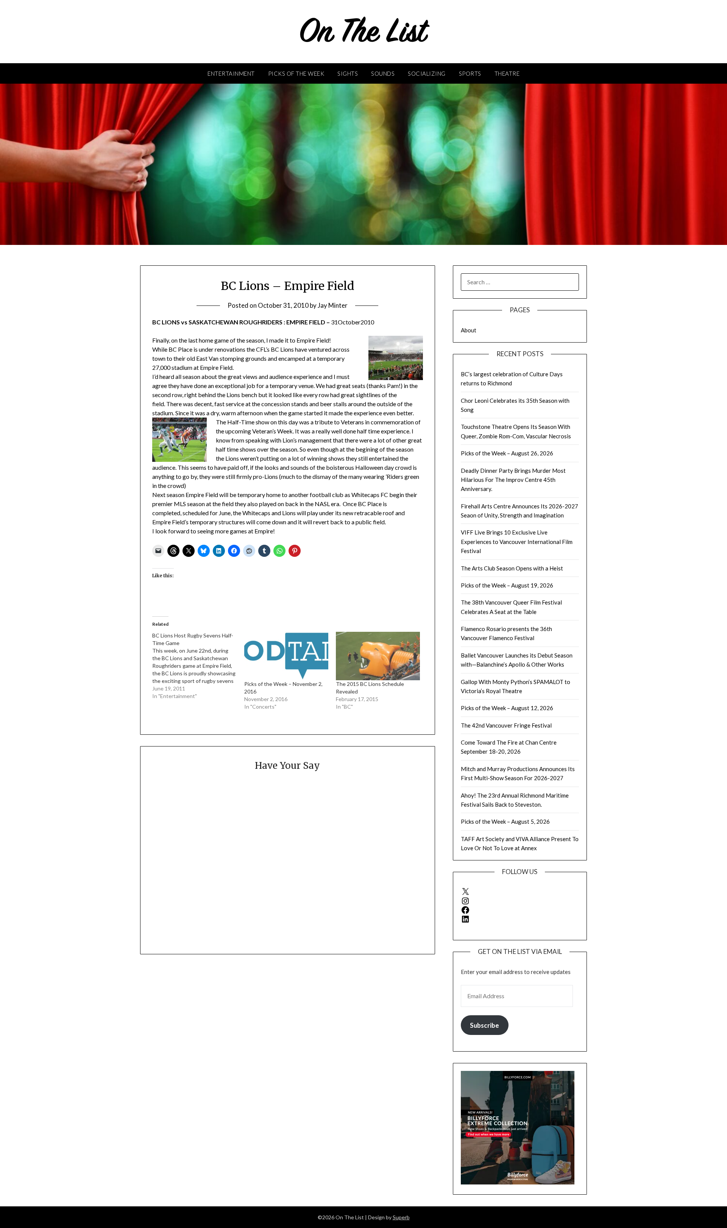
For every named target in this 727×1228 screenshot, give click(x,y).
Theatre (507, 73)
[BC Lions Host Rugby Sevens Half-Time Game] (198, 666)
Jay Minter (333, 305)
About (468, 330)
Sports (470, 73)
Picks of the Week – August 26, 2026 (507, 453)
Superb (401, 1217)
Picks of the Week (296, 73)
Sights (347, 73)
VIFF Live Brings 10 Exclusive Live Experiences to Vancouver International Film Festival (517, 541)
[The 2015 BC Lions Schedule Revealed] (378, 656)
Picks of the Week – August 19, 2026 (507, 585)
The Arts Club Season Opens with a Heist (512, 568)
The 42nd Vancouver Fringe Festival (506, 725)
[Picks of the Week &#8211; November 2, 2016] (286, 656)
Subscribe (484, 1025)
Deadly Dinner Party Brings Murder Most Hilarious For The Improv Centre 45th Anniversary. (513, 479)
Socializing (427, 73)
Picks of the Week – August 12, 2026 (507, 707)
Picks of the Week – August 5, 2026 (505, 821)
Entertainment (231, 73)
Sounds (383, 73)
